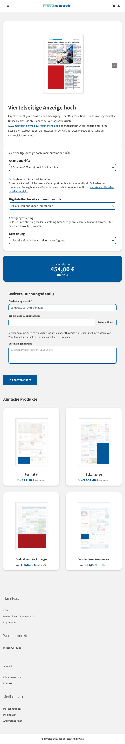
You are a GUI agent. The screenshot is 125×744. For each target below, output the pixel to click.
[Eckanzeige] (94, 416)
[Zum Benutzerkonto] (119, 6)
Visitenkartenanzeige (93, 559)
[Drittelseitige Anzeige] (31, 501)
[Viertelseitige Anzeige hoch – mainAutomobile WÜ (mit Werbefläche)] (42, 65)
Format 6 (31, 474)
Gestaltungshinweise (20, 343)
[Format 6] (31, 416)
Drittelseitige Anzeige (31, 559)
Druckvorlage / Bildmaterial (24, 316)
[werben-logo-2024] (56, 6)
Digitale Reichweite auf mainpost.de (35, 199)
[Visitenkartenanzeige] (94, 501)
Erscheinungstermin (26, 301)
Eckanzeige (94, 474)
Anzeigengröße (19, 160)
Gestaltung (17, 234)
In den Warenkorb (20, 380)
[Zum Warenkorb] (113, 6)
